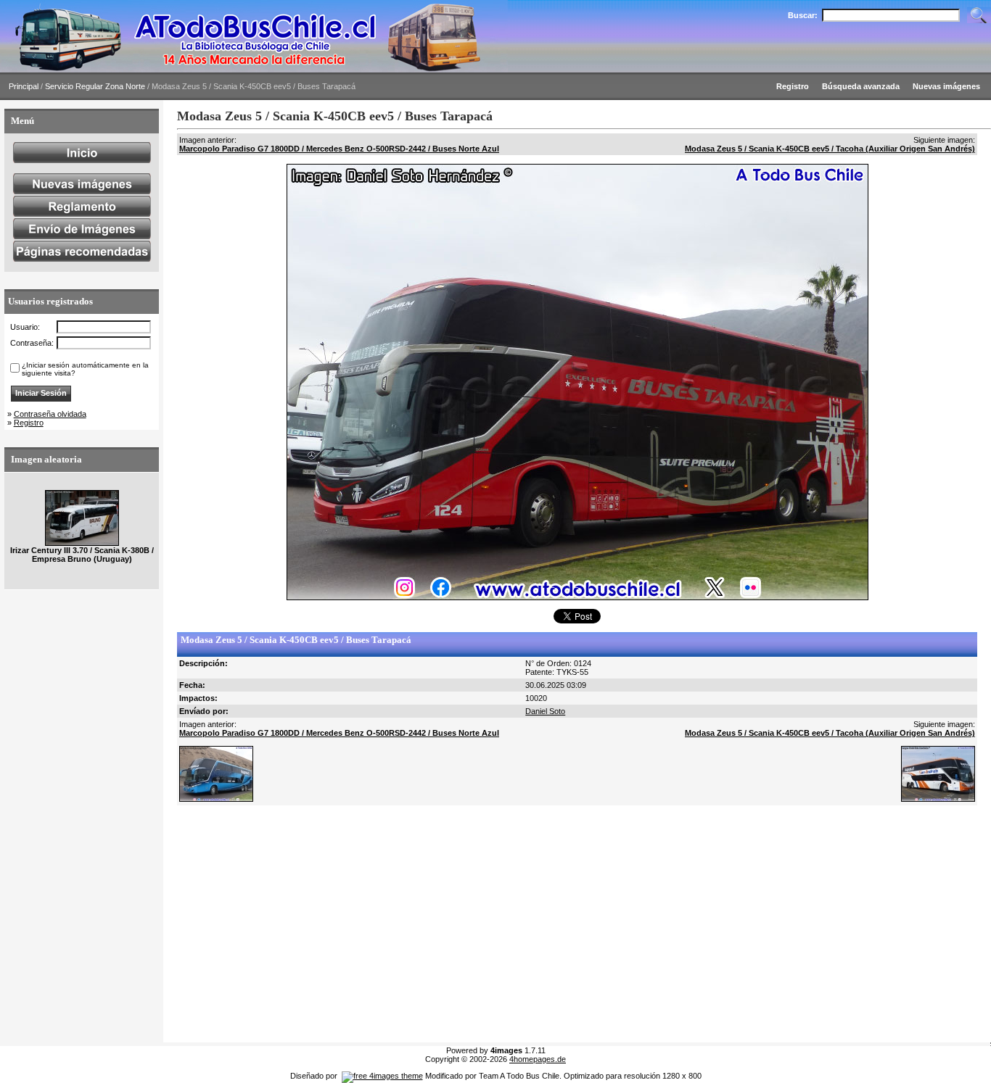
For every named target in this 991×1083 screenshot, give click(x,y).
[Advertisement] (577, 924)
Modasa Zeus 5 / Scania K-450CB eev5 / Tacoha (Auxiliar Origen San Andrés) (830, 148)
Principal (23, 86)
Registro (29, 422)
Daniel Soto (545, 711)
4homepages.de (537, 1059)
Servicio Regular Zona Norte (95, 86)
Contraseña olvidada (50, 414)
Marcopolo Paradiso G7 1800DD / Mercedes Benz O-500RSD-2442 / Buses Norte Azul (339, 148)
